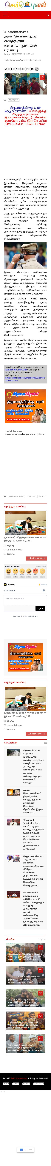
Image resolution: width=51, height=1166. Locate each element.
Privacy (26, 1084)
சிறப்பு (10, 546)
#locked (31, 497)
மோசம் (11, 554)
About (6, 1084)
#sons (41, 497)
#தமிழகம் (13, 100)
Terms (16, 1084)
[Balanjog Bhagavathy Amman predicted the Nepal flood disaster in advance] (13, 752)
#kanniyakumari (16, 497)
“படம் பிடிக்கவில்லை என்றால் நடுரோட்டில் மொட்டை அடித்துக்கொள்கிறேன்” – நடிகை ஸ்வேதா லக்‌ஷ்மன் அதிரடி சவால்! (25, 982)
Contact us (38, 1084)
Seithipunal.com (19, 1078)
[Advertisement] (25, 151)
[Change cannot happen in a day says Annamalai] (13, 822)
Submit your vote (36, 558)
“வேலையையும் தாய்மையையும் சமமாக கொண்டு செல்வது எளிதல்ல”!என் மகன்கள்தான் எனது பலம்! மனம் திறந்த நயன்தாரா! (25, 1005)
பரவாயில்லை (14, 550)
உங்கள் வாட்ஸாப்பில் (16, 370)
